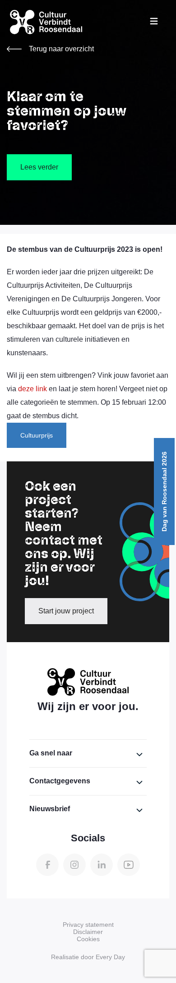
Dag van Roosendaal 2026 (164, 491)
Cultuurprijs (36, 435)
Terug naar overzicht (61, 49)
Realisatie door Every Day (88, 957)
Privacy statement (88, 924)
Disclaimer (88, 931)
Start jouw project (66, 611)
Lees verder (39, 167)
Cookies (88, 939)
